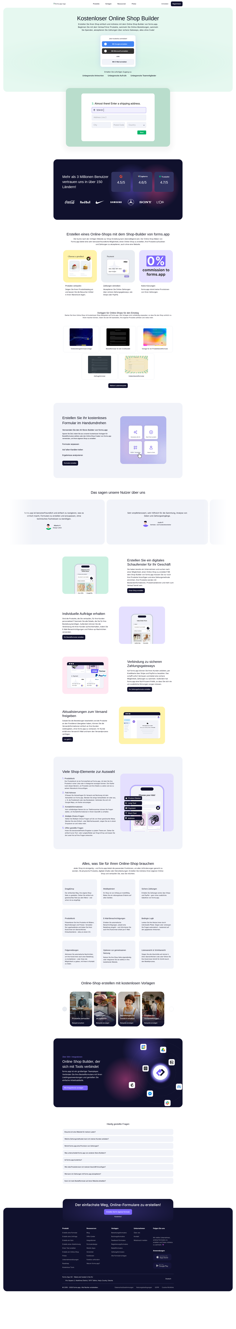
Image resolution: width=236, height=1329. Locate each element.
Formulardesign (92, 1244)
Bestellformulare (117, 1248)
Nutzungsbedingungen (144, 1287)
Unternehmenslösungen (70, 1259)
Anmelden (164, 4)
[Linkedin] (154, 1233)
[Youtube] (166, 1233)
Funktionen (90, 1256)
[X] (162, 1233)
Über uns (137, 1233)
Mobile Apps (91, 1248)
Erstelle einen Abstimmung (71, 1244)
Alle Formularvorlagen (118, 1256)
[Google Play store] (163, 1266)
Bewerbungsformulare (119, 1233)
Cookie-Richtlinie (168, 1287)
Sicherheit (90, 1252)
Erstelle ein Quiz (67, 1240)
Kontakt (136, 1236)
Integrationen (91, 1240)
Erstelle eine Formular (69, 1233)
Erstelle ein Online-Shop (70, 1252)
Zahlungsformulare (117, 1252)
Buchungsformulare (118, 1236)
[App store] (163, 1257)
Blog (88, 1233)
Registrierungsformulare (119, 1244)
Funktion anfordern (93, 1259)
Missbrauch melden (140, 1240)
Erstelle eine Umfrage (69, 1236)
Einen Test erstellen (69, 1248)
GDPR (157, 1287)
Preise (64, 1256)
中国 (167, 1274)
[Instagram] (158, 1233)
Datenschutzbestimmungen (124, 1287)
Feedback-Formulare (118, 1240)
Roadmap (65, 1263)
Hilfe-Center (91, 1236)
